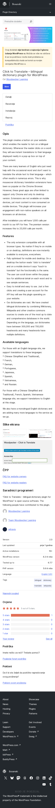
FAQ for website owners (14, 476)
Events (32, 727)
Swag (33, 736)
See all (49, 638)
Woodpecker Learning (17, 79)
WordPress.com (12, 745)
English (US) (47, 574)
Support (6, 727)
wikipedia (47, 586)
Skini (6, 86)
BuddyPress (10, 759)
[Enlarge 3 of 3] (48, 443)
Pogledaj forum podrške (14, 658)
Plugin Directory (10, 12)
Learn (5, 722)
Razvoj (8, 117)
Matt (6, 750)
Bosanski (13, 771)
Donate (34, 731)
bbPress (8, 754)
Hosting (6, 709)
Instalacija (10, 110)
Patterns (33, 713)
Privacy (6, 713)
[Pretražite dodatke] (31, 21)
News (5, 704)
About (6, 699)
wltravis (12, 529)
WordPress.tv (11, 736)
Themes (33, 704)
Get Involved (35, 722)
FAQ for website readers (15, 482)
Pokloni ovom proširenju (14, 682)
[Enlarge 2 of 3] (48, 432)
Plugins (32, 709)
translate (38, 586)
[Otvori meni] (50, 4)
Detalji (8, 97)
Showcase (34, 699)
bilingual (38, 580)
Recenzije (10, 104)
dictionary (47, 580)
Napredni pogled (11, 593)
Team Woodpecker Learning (22, 520)
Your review (8, 638)
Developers (8, 731)
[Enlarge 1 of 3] (22, 432)
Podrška (9, 124)
